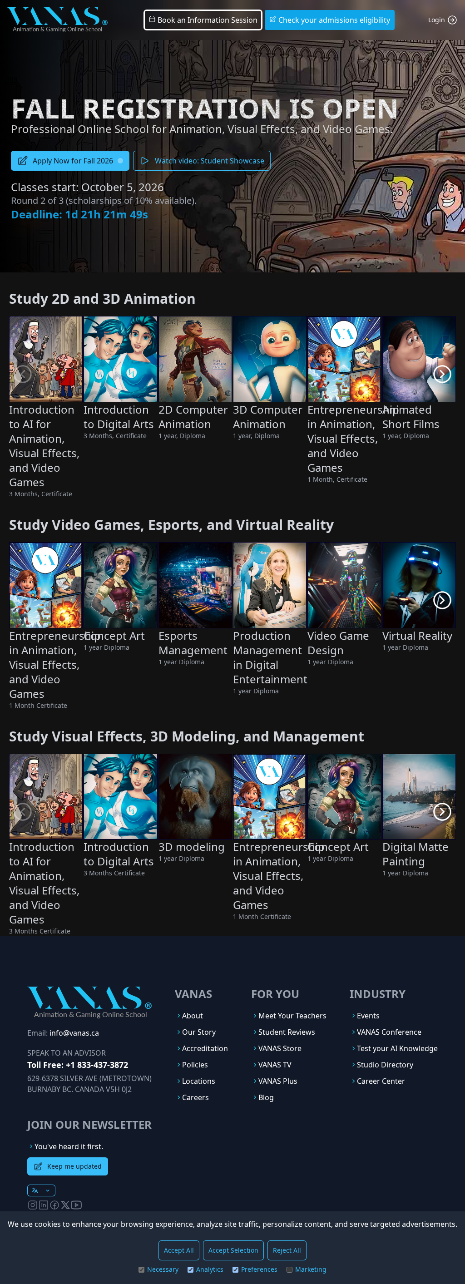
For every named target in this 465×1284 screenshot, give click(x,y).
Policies (195, 1065)
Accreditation (205, 1048)
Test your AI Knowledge (397, 1048)
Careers (195, 1097)
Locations (198, 1081)
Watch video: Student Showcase (209, 161)
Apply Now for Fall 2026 (73, 161)
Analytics (209, 1269)
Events (368, 1016)
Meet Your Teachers (292, 1016)
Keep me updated (74, 1166)
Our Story (199, 1032)
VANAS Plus (277, 1081)
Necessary (162, 1269)
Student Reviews (286, 1032)
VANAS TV (275, 1065)
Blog (266, 1097)
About (192, 1016)
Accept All (179, 1250)
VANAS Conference (389, 1032)
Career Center (381, 1081)
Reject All (287, 1250)
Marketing (310, 1269)
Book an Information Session (206, 20)
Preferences (259, 1269)
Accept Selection (233, 1250)
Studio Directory (385, 1065)
